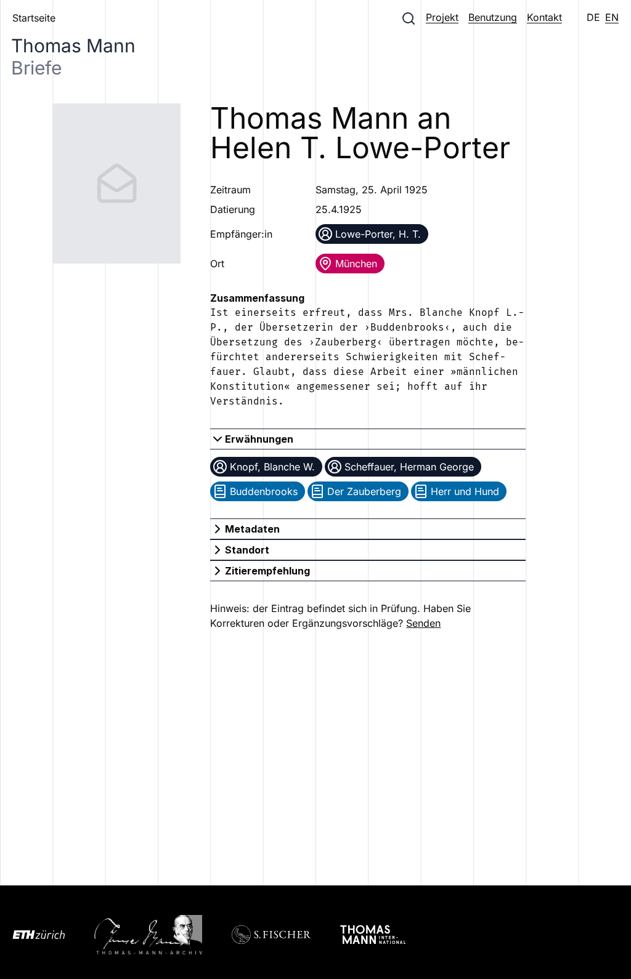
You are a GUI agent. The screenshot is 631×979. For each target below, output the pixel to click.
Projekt (442, 17)
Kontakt (544, 17)
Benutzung (492, 17)
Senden (423, 623)
